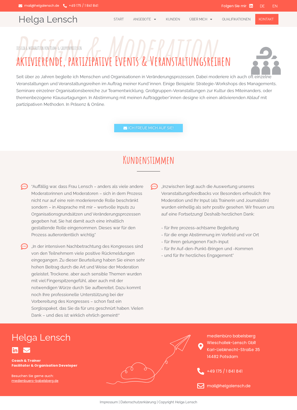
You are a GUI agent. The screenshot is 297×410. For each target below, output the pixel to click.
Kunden (173, 19)
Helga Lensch (48, 19)
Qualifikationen (236, 19)
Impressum (109, 402)
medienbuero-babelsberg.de (35, 380)
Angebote (142, 19)
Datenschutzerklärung (138, 402)
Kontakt (266, 19)
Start (119, 19)
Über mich (198, 19)
